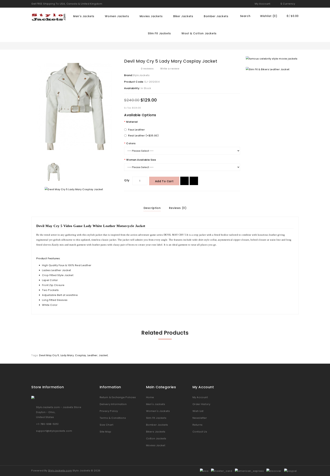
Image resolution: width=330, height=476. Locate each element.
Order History (201, 404)
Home (150, 397)
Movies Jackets (151, 16)
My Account (200, 397)
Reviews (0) (178, 208)
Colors (130, 143)
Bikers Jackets (155, 431)
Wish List (198, 411)
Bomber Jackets (216, 16)
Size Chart (106, 425)
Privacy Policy (109, 411)
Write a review (169, 68)
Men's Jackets (83, 16)
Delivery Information (113, 404)
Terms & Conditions (113, 418)
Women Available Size (141, 160)
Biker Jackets (183, 16)
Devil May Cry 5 (49, 355)
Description (152, 208)
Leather (92, 355)
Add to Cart (164, 181)
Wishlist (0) (268, 16)
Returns (197, 425)
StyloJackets (141, 75)
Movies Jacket (155, 445)
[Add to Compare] (194, 181)
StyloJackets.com (60, 470)
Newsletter (199, 418)
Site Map (105, 431)
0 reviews (147, 68)
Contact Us (199, 431)
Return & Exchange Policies (118, 397)
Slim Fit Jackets (159, 33)
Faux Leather (136, 129)
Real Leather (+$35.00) (143, 135)
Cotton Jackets (156, 438)
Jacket (103, 355)
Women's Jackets (158, 411)
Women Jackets (117, 16)
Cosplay (80, 355)
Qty (126, 180)
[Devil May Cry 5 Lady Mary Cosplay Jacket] (74, 106)
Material (132, 122)
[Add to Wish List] (184, 181)
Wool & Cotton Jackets (199, 33)
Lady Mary (67, 355)
